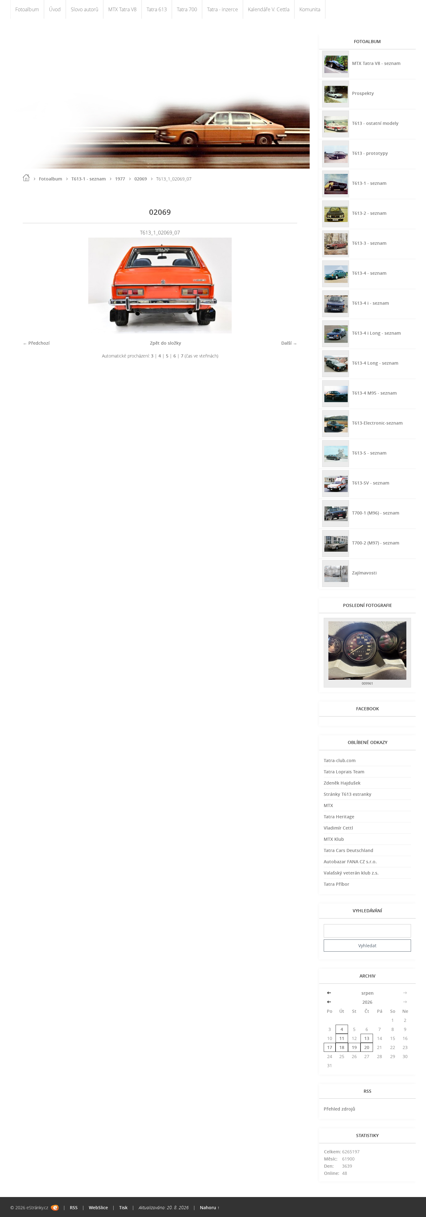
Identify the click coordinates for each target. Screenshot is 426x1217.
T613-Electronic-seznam (377, 423)
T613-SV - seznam (370, 483)
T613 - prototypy (370, 153)
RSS (74, 1207)
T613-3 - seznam (369, 243)
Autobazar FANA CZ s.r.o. (350, 862)
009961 (367, 683)
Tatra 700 (187, 9)
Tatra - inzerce (222, 9)
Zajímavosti (364, 573)
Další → (289, 343)
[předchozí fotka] (33, 285)
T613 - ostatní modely (375, 123)
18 (341, 1047)
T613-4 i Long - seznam (376, 333)
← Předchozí (36, 343)
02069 (140, 179)
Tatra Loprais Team (344, 772)
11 (341, 1038)
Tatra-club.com (340, 760)
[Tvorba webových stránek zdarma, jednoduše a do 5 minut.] (55, 1208)
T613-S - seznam (369, 453)
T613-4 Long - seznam (375, 363)
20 (366, 1047)
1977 (120, 179)
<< (329, 993)
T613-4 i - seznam (370, 303)
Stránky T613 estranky (347, 794)
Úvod (55, 9)
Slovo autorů (84, 9)
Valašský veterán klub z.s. (351, 873)
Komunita (309, 9)
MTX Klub (334, 839)
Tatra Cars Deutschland (348, 850)
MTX (328, 805)
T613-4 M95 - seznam (374, 393)
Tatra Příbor (336, 884)
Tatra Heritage (339, 817)
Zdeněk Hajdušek (342, 783)
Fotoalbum (27, 9)
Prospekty (363, 93)
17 (329, 1047)
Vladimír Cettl (338, 828)
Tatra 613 (157, 9)
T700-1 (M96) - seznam (375, 513)
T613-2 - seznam (369, 213)
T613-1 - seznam (88, 179)
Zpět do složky (165, 343)
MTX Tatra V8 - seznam (376, 63)
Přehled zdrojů (339, 1109)
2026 (367, 1002)
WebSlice (98, 1207)
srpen (367, 993)
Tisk (123, 1207)
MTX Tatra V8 (122, 9)
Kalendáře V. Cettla (268, 9)
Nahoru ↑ (210, 1207)
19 (354, 1047)
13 (366, 1038)
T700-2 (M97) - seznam (375, 543)
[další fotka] (287, 285)
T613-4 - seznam (369, 273)
